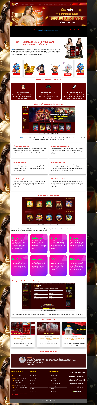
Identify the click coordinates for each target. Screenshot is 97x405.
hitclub (72, 29)
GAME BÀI (51, 4)
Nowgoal (43, 30)
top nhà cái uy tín (50, 30)
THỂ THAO (31, 4)
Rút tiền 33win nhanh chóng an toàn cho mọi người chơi (48, 339)
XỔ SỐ (40, 4)
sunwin (57, 30)
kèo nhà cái (39, 29)
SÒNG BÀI (26, 4)
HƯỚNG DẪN (63, 4)
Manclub (57, 29)
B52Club (52, 29)
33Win (20, 375)
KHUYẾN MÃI (57, 4)
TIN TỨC (69, 4)
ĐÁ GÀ (47, 4)
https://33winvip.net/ (22, 137)
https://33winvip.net (21, 378)
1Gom (44, 29)
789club (68, 29)
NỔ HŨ (43, 4)
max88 (76, 29)
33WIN (22, 4)
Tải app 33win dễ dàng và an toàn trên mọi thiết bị (23, 339)
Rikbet (48, 29)
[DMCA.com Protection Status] (77, 391)
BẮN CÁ (36, 4)
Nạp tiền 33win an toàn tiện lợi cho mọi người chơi (74, 339)
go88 (39, 30)
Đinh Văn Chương (19, 380)
